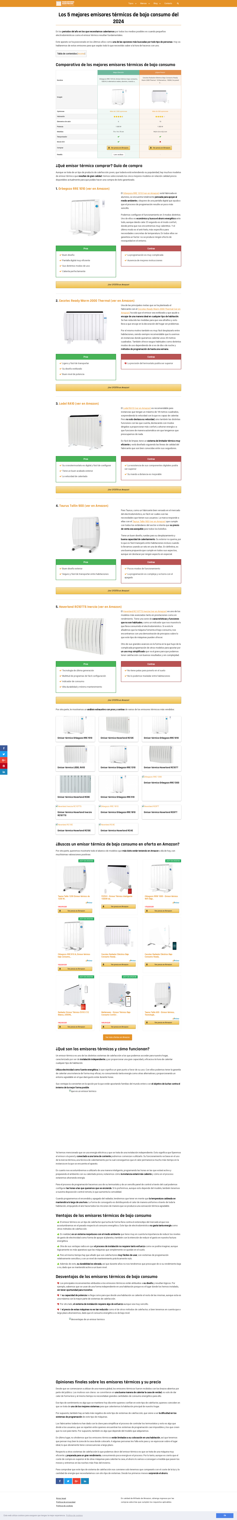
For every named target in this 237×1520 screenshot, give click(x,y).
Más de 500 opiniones (160, 111)
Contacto (168, 3)
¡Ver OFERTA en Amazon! (118, 284)
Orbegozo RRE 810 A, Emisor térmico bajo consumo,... (74, 955)
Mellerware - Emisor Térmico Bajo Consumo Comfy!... (115, 1013)
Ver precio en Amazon (119, 148)
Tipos (130, 3)
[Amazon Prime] (88, 903)
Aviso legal (61, 1498)
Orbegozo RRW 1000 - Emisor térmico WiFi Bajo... (161, 897)
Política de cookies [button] (74, 1515)
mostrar (81, 54)
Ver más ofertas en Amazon (118, 1037)
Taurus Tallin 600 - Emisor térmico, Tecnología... (159, 1013)
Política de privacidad (65, 1502)
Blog (156, 3)
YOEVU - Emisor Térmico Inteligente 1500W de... (116, 897)
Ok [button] (225, 1515)
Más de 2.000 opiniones (118, 111)
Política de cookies (64, 1506)
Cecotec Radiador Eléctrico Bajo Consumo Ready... (115, 955)
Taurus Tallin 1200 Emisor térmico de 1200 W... (74, 897)
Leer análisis (118, 155)
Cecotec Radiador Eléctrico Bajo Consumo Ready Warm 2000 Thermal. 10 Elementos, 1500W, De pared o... (160, 80)
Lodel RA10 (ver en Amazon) (79, 403)
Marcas (143, 3)
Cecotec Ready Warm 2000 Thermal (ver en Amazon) (96, 301)
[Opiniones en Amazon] (118, 117)
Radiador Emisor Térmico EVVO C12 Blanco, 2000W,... (73, 1013)
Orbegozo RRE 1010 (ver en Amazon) (83, 188)
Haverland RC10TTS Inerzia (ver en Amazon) (90, 607)
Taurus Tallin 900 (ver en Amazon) (83, 506)
